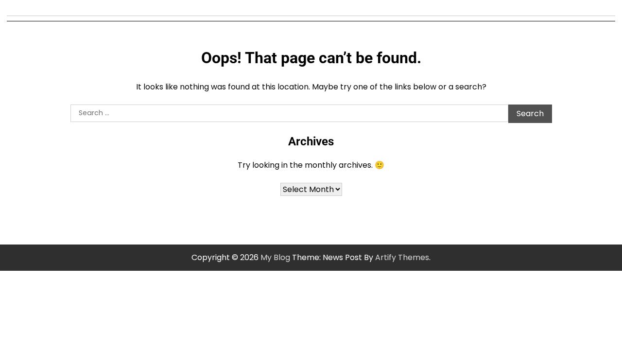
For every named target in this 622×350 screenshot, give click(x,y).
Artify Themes (402, 257)
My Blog (275, 257)
